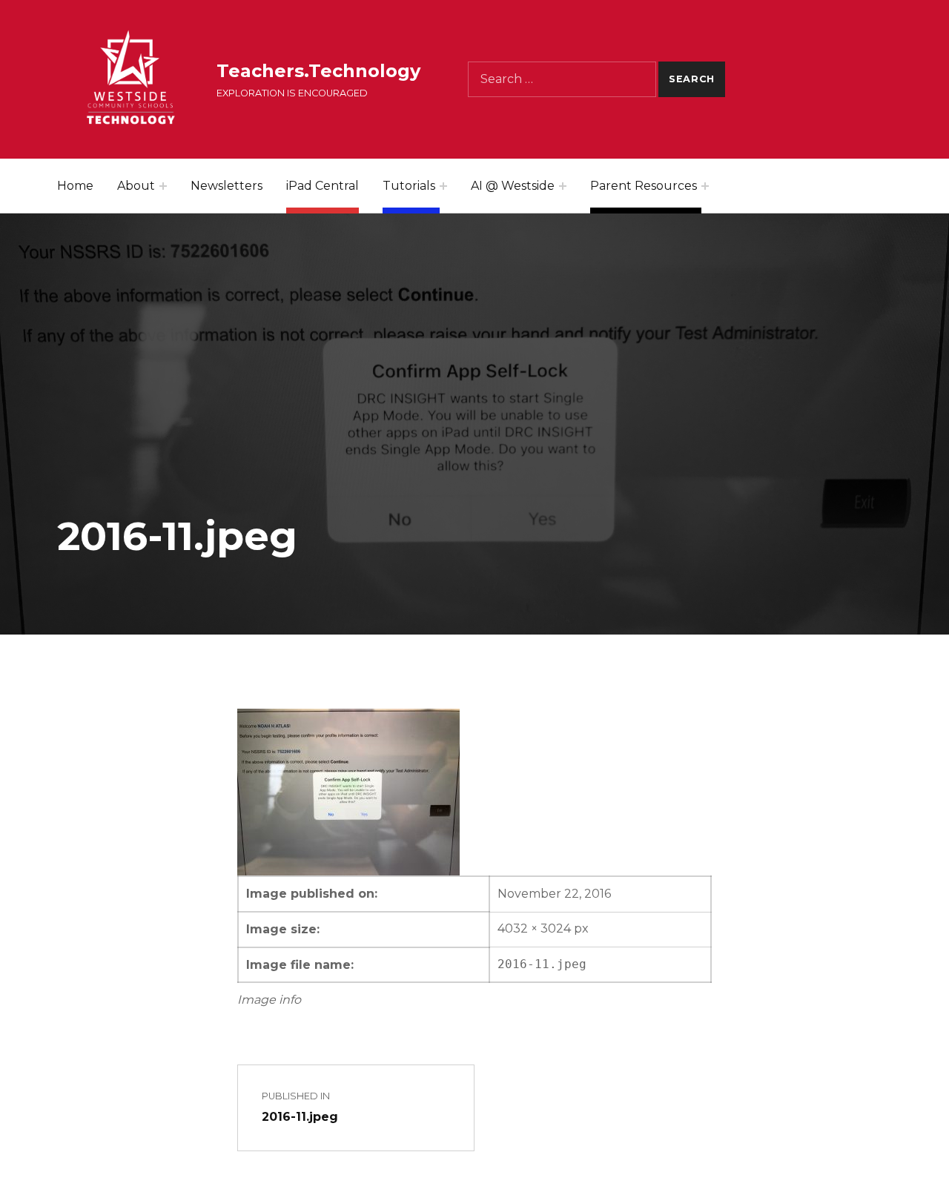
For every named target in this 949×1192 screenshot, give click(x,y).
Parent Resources (643, 186)
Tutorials (409, 186)
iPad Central (322, 186)
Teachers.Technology (318, 71)
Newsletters (226, 186)
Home (75, 186)
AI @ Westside (513, 186)
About (136, 186)
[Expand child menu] (163, 186)
